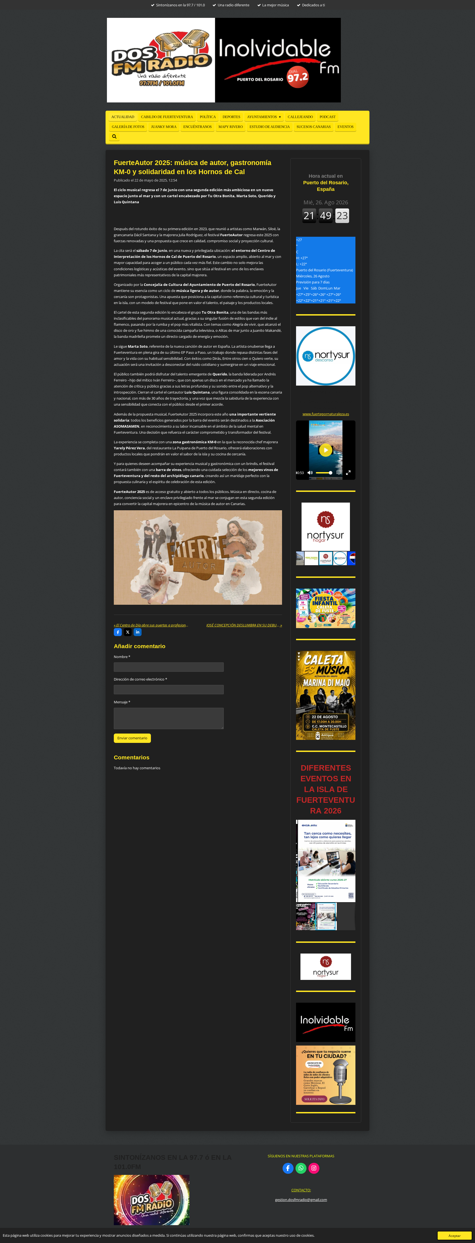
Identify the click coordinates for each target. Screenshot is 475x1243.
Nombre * (122, 656)
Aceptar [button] (455, 1235)
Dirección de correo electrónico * (140, 679)
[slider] (324, 472)
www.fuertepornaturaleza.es (326, 413)
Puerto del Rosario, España (326, 182)
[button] (350, 507)
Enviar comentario (132, 737)
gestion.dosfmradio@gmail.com (301, 1199)
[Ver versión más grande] (325, 608)
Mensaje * (122, 701)
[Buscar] (114, 137)
